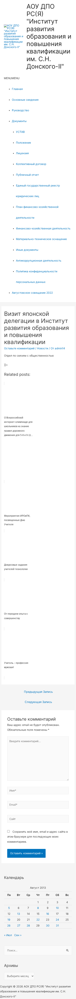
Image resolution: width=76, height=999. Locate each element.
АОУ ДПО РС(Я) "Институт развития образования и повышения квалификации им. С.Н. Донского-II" (49, 36)
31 (57, 925)
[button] (11, 78)
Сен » (17, 935)
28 (28, 925)
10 (57, 907)
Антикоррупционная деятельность (38, 260)
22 (38, 919)
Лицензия (22, 153)
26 (9, 925)
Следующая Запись (38, 702)
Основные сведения (25, 99)
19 (8, 919)
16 (47, 913)
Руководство (20, 110)
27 (18, 925)
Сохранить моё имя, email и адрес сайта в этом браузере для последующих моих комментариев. (37, 836)
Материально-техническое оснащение (41, 239)
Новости (42, 348)
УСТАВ (20, 131)
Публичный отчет (27, 174)
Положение (23, 142)
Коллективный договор (31, 164)
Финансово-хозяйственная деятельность (43, 228)
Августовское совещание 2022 (32, 292)
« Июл (8, 935)
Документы (19, 121)
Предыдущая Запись (38, 692)
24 (57, 919)
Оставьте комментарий (19, 348)
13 (18, 913)
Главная (17, 89)
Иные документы (27, 249)
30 (47, 925)
